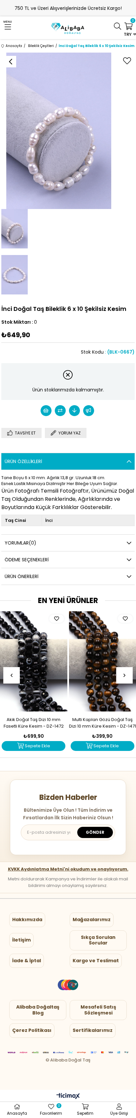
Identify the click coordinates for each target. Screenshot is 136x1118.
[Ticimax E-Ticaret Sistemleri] (68, 1096)
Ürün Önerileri (21, 576)
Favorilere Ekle (56, 619)
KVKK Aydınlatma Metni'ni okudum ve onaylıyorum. (68, 869)
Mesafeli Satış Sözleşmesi (98, 1010)
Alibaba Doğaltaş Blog (37, 1010)
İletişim (21, 940)
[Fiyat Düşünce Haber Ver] (74, 410)
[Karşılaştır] (60, 410)
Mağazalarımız (92, 919)
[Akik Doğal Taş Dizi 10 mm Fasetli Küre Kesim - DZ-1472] (33, 661)
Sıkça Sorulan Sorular (98, 940)
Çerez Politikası (31, 1030)
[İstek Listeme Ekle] (46, 410)
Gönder (95, 832)
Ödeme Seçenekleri (27, 559)
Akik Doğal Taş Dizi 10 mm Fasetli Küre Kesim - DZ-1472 (34, 722)
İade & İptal (26, 960)
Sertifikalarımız (93, 1030)
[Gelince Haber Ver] (88, 410)
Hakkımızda (27, 919)
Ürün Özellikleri (23, 461)
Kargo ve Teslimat (96, 960)
